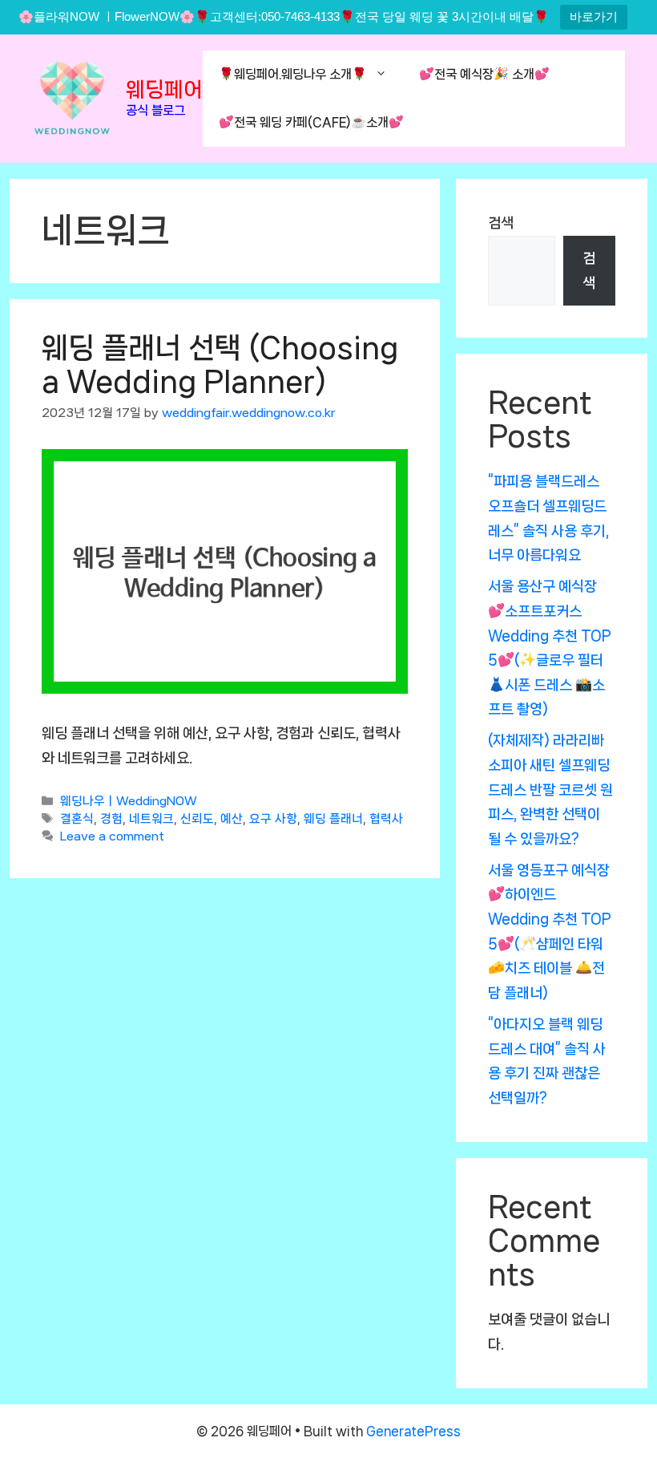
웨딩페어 (164, 89)
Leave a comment (112, 837)
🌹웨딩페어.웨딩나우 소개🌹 (293, 74)
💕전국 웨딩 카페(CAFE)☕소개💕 (311, 122)
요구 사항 (273, 819)
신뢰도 (197, 819)
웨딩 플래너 (333, 819)
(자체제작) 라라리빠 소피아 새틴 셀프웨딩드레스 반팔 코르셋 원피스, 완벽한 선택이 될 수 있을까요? (550, 789)
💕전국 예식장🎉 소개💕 (484, 74)
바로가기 (594, 16)
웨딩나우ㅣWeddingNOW (128, 802)
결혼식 (77, 819)
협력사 (386, 819)
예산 (231, 819)
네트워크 (151, 819)
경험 (111, 819)
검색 (501, 223)
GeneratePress (413, 1431)
